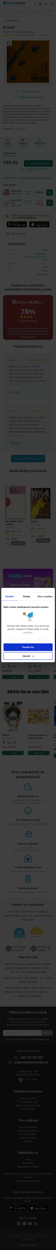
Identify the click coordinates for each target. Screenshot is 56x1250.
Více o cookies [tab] (45, 596)
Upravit (26, 656)
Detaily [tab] (26, 596)
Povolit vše (28, 647)
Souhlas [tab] (9, 596)
